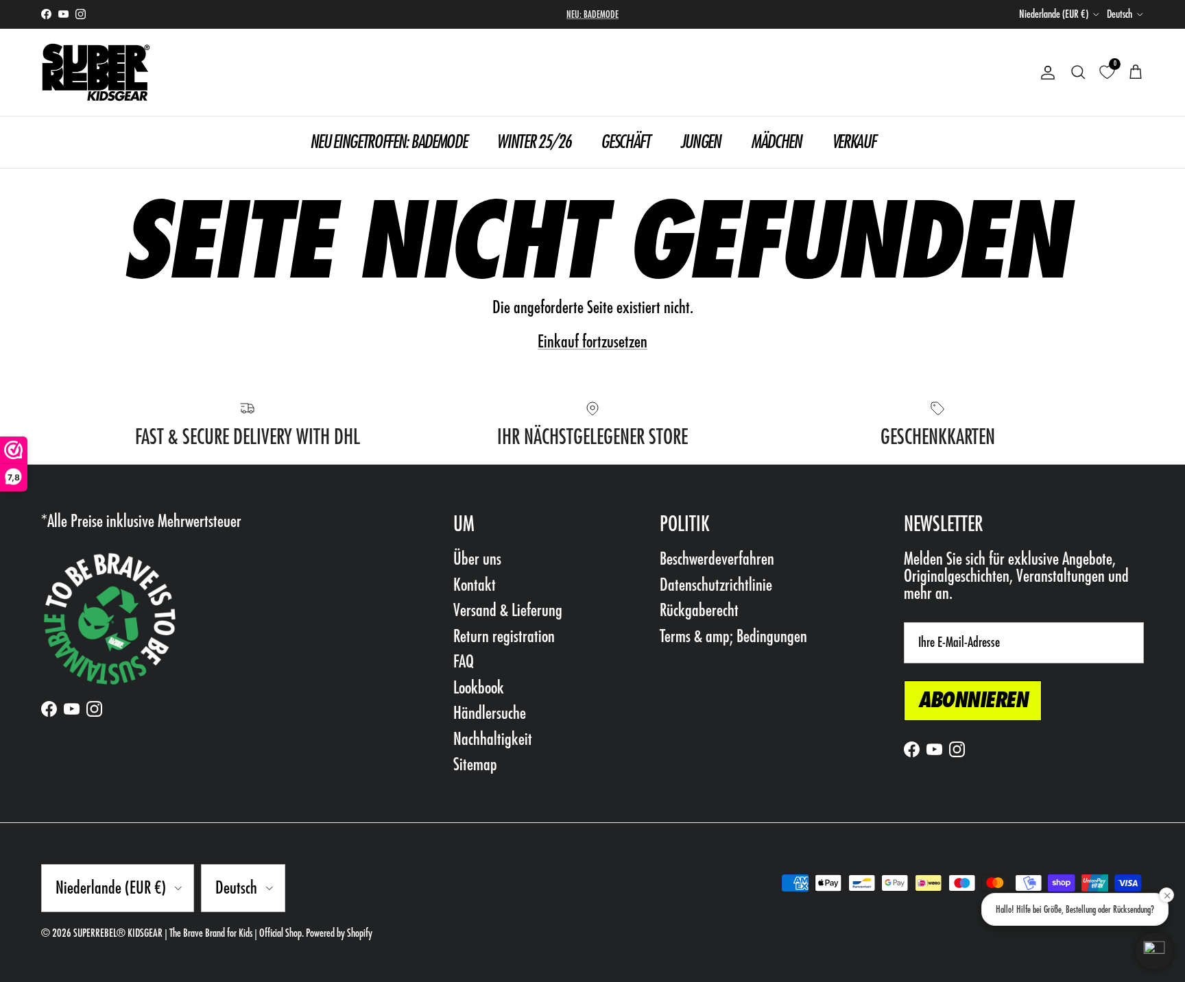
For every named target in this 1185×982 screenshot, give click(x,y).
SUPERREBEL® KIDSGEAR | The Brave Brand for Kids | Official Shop (187, 933)
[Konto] (1045, 72)
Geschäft (625, 141)
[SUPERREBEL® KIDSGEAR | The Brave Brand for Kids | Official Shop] (96, 72)
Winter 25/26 (533, 141)
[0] (1107, 72)
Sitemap (475, 764)
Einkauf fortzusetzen (592, 341)
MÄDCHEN (776, 141)
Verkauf (854, 141)
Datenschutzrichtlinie (716, 584)
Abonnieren (972, 700)
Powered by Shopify (339, 933)
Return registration (504, 636)
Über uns (477, 558)
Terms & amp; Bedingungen (733, 636)
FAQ (463, 661)
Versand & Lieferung (507, 610)
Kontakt (474, 584)
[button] (1154, 951)
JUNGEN (700, 141)
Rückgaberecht (699, 610)
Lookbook (478, 687)
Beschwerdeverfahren (717, 558)
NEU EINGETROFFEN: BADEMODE (388, 141)
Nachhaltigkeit (492, 739)
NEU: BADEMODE (592, 14)
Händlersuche (489, 713)
